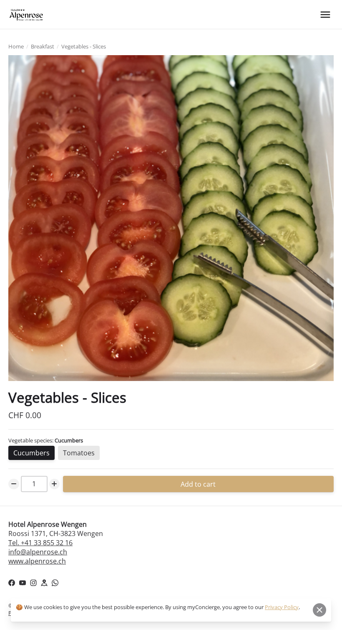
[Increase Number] (54, 484)
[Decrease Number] (13, 484)
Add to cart (198, 483)
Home (16, 46)
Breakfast (42, 46)
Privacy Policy (282, 607)
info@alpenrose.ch (37, 551)
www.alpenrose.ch (37, 561)
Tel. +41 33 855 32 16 (40, 542)
